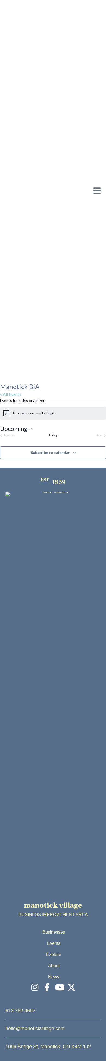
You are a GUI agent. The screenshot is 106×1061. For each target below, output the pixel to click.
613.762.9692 (20, 1010)
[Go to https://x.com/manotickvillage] (71, 987)
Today (53, 435)
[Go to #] (59, 987)
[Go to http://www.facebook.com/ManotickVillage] (47, 987)
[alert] (53, 413)
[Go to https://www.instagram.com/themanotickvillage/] (35, 987)
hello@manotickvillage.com (35, 1028)
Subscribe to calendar (50, 452)
